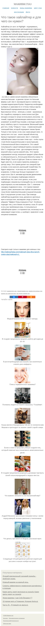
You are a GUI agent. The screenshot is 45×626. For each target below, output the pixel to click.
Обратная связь (7, 623)
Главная (5, 8)
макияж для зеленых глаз (35, 291)
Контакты (5, 618)
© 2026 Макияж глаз (8, 615)
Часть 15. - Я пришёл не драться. (15, 605)
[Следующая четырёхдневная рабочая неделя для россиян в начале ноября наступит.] (22, 556)
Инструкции (19, 12)
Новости (14, 8)
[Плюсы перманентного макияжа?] (22, 382)
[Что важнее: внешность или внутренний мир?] (22, 493)
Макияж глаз (22, 4)
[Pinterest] (22, 297)
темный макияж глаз (22, 291)
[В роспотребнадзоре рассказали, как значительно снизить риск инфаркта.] (22, 359)
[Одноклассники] (31, 297)
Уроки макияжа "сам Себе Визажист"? (17, 598)
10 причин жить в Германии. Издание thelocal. (20, 601)
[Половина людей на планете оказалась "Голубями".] (22, 402)
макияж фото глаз (12, 291)
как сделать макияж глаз (23, 293)
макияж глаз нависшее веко (8, 293)
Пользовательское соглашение (17, 618)
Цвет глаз (38, 8)
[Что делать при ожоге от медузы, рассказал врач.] (22, 536)
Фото (28, 12)
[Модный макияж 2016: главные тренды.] (22, 316)
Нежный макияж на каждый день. (16, 582)
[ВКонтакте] (14, 297)
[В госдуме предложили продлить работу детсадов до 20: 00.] (22, 336)
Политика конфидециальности (11, 620)
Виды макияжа (26, 8)
